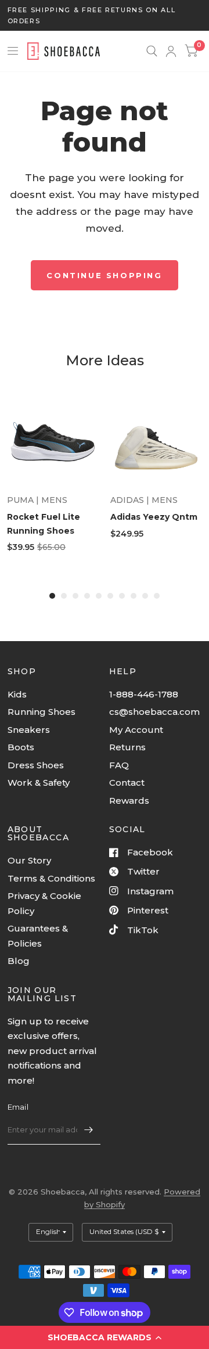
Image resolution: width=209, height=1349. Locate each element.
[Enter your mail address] (88, 1129)
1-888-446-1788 (143, 694)
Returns (127, 747)
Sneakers (29, 729)
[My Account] (171, 51)
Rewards (129, 800)
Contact (127, 782)
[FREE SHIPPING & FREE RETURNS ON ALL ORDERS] (105, 15)
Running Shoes (41, 711)
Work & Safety (39, 782)
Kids (17, 694)
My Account (136, 729)
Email (18, 1106)
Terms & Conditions (51, 878)
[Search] (151, 51)
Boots (21, 747)
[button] (104, 1337)
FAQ (119, 765)
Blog (19, 960)
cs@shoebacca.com (154, 711)
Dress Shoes (36, 765)
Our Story (29, 860)
